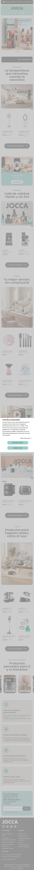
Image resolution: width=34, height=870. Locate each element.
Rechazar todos (18, 443)
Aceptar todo (17, 448)
